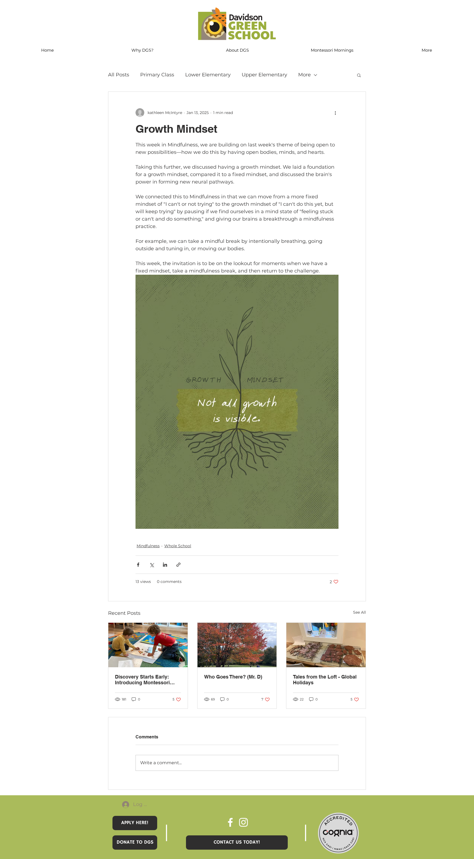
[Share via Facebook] (138, 564)
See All (359, 612)
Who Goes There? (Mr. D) (233, 677)
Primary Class (157, 75)
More (304, 75)
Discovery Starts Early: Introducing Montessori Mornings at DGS (142, 679)
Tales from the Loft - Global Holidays (325, 679)
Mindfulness (148, 545)
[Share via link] (178, 564)
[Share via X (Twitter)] (151, 564)
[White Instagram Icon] (243, 822)
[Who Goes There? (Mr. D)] (237, 645)
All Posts (118, 75)
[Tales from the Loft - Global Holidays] (326, 645)
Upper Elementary (264, 75)
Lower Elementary (208, 75)
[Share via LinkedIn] (165, 564)
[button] (359, 75)
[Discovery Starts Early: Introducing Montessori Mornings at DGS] (148, 645)
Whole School (177, 545)
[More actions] (335, 112)
